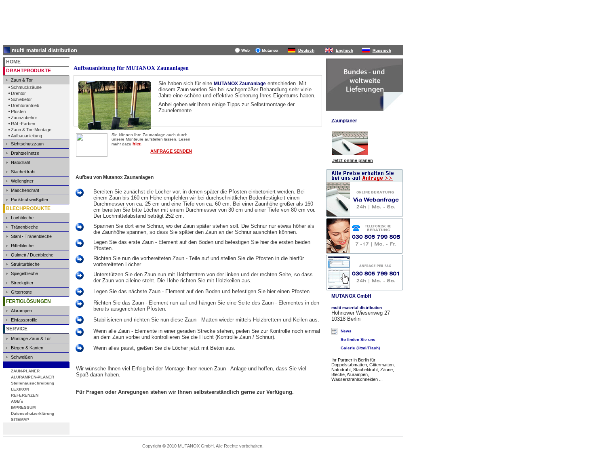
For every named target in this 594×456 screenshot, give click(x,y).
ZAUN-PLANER (25, 371)
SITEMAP (20, 419)
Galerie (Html (354, 348)
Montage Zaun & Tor (31, 338)
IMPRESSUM (23, 407)
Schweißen (22, 357)
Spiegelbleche (24, 273)
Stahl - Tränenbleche (31, 236)
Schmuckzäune (26, 87)
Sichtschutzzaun (27, 143)
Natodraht (20, 162)
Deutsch (306, 50)
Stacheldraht (23, 171)
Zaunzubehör (24, 117)
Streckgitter (22, 282)
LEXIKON (20, 389)
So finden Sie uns (358, 339)
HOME (13, 62)
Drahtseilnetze (25, 153)
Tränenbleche (24, 227)
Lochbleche (22, 217)
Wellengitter (22, 181)
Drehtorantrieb (25, 105)
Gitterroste (21, 292)
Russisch (382, 50)
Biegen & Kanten (27, 347)
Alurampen (21, 310)
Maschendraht (25, 190)
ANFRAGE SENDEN (171, 151)
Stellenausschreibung (32, 383)
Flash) (374, 348)
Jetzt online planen (352, 160)
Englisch (344, 50)
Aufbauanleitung (26, 135)
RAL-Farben (23, 123)
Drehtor (18, 93)
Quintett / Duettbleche (32, 254)
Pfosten (18, 111)
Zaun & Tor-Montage (31, 129)
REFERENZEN (24, 395)
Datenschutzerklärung (32, 413)
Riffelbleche (22, 245)
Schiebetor (21, 99)
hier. (137, 143)
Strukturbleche (25, 264)
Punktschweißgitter (29, 199)
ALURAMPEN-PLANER (32, 377)
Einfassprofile (24, 319)
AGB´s (17, 401)
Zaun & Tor (22, 80)
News (346, 331)
